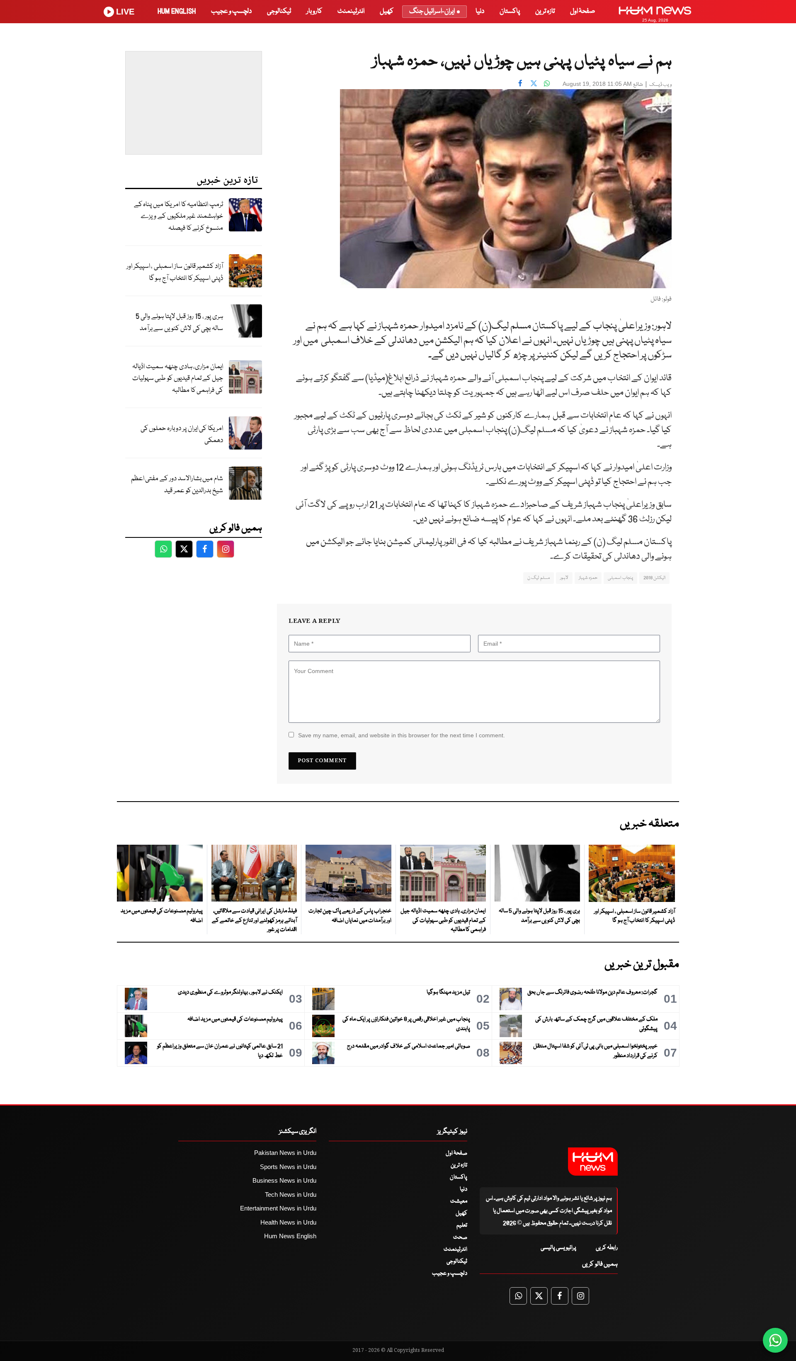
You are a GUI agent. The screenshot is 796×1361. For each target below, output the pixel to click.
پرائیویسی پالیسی (558, 1247)
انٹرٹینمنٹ (350, 11)
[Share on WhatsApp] (547, 83)
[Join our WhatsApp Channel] (775, 1340)
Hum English (177, 11)
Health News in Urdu (288, 1222)
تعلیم (461, 1225)
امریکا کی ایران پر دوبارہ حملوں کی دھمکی (182, 434)
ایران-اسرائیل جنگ (432, 11)
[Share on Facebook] (520, 83)
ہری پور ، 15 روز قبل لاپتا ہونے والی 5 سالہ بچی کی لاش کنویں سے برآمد (179, 322)
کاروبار (314, 11)
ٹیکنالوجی (279, 11)
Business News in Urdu (284, 1180)
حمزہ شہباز (588, 577)
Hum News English (290, 1235)
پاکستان (510, 11)
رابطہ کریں (607, 1247)
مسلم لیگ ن (538, 577)
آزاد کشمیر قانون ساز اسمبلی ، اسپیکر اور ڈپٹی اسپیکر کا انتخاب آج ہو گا (174, 272)
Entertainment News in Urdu (278, 1208)
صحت (460, 1237)
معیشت (458, 1201)
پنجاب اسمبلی (620, 577)
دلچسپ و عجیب (231, 11)
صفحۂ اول (582, 11)
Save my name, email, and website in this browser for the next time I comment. (401, 735)
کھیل (386, 11)
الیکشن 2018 (654, 577)
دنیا (480, 11)
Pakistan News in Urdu (285, 1152)
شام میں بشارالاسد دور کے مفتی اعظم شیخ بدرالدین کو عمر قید (177, 485)
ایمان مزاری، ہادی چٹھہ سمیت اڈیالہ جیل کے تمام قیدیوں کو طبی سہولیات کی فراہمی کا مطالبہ (177, 379)
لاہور (564, 577)
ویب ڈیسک (660, 85)
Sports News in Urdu (288, 1166)
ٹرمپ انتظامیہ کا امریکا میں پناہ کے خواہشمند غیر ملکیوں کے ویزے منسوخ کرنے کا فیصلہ (178, 216)
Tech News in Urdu (290, 1194)
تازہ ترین (545, 11)
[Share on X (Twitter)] (533, 83)
